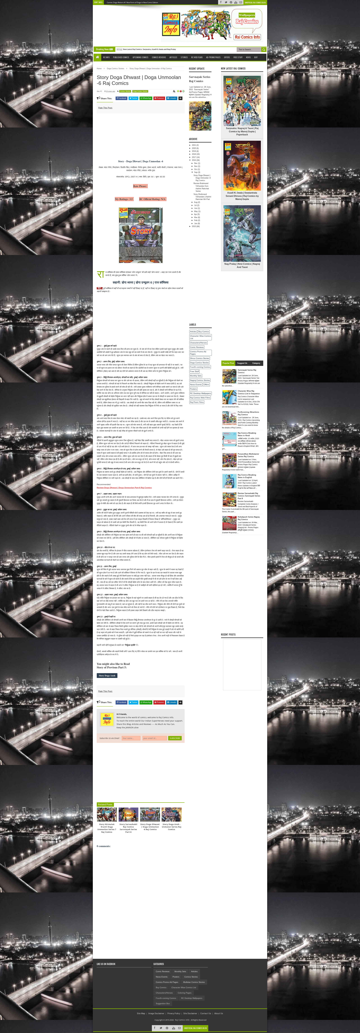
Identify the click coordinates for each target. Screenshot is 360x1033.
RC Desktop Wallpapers (200, 393)
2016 (194, 160)
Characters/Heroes (198, 343)
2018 (194, 154)
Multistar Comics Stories (194, 982)
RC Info (106, 57)
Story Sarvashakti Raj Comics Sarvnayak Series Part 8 (128, 828)
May (196, 211)
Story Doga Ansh (107, 675)
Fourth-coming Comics (200, 367)
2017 (194, 157)
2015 (194, 226)
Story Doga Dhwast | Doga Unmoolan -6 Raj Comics (202, 177)
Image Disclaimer (156, 1013)
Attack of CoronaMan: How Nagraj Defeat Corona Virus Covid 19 (132, 2)
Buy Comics (203, 331)
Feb (196, 220)
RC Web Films (197, 57)
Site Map (141, 1013)
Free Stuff (238, 57)
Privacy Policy (173, 1013)
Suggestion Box (163, 1003)
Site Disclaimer (190, 1013)
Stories (184, 57)
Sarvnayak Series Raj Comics (199, 79)
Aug (196, 202)
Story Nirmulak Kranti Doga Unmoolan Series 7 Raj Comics (106, 828)
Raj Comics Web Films (200, 398)
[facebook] (155, 1028)
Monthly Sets (196, 376)
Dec (196, 163)
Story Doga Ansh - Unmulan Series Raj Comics (171, 827)
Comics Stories (125, 91)
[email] (180, 1028)
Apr (195, 214)
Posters (193, 389)
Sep (196, 172)
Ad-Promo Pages (213, 57)
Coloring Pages (184, 993)
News (248, 57)
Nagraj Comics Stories (200, 380)
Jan (196, 223)
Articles (173, 57)
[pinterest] (167, 1028)
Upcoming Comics (140, 57)
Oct (196, 169)
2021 (194, 145)
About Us (218, 1013)
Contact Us (205, 1013)
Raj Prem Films (197, 402)
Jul (195, 205)
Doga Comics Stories (199, 363)
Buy (255, 57)
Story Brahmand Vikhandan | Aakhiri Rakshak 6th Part (202, 196)
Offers (227, 57)
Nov (196, 166)
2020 (194, 148)
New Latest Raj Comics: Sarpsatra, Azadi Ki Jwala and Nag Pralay (149, 49)
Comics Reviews (159, 57)
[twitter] (161, 1028)
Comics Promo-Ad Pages (198, 352)
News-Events (196, 384)
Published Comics (121, 57)
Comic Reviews (197, 347)
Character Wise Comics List (200, 337)
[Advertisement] (119, 25)
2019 (194, 151)
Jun (196, 208)
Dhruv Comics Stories (199, 358)
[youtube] (173, 1028)
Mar (196, 217)
